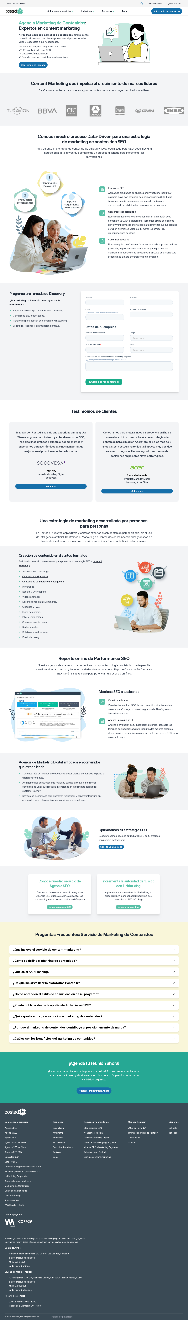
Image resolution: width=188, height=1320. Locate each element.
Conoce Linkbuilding (128, 907)
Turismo (57, 1152)
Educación (58, 1137)
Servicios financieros (63, 1147)
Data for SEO (11, 1161)
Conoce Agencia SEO (60, 907)
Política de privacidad (62, 1316)
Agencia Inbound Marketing (18, 1181)
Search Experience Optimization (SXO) (23, 1171)
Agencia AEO (11, 1133)
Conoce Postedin (154, 3)
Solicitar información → (166, 11)
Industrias (86, 11)
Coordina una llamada (33, 65)
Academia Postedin (93, 1133)
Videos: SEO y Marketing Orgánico (101, 1147)
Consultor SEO (12, 1157)
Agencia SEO (11, 1128)
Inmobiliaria (58, 1128)
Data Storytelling (13, 1195)
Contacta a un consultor (16, 3)
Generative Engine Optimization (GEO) (23, 1166)
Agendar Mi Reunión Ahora (94, 1090)
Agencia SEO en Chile (15, 1147)
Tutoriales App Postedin (95, 1152)
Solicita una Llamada (111, 847)
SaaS (55, 1157)
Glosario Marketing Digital (96, 1137)
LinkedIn (173, 1128)
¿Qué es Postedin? (137, 1128)
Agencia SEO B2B (13, 1152)
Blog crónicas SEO (93, 1128)
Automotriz (58, 1133)
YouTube (173, 1133)
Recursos (107, 11)
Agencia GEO (11, 1137)
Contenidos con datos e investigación (43, 581)
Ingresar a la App (174, 3)
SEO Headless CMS (14, 1205)
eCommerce (59, 1142)
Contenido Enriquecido (16, 1190)
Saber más (51, 486)
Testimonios (134, 1137)
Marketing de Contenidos (17, 1186)
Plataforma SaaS (13, 1200)
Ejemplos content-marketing (97, 1157)
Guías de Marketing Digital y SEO (100, 1142)
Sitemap (132, 1142)
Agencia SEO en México (16, 1142)
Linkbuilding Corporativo (16, 1176)
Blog (124, 11)
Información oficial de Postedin (143, 1133)
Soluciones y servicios (59, 11)
